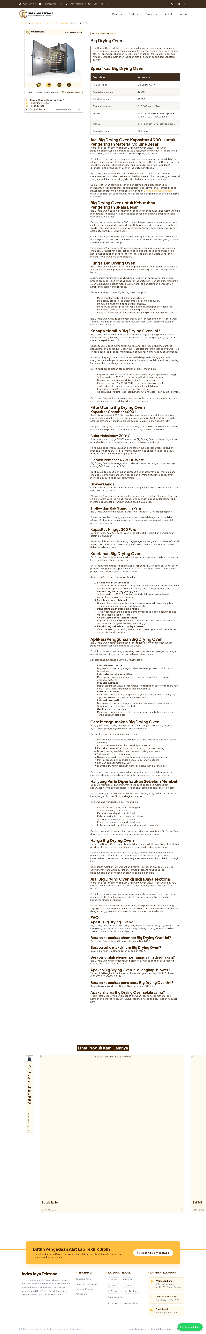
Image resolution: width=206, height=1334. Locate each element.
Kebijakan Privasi (137, 1329)
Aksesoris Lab (131, 1303)
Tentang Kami (83, 1278)
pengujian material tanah (158, 190)
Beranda (117, 14)
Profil (132, 14)
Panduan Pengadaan (87, 1283)
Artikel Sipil (82, 1293)
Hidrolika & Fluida (117, 1297)
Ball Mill (197, 1202)
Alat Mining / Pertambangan (55, 23)
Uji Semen (128, 1285)
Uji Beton (127, 1279)
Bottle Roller (50, 1202)
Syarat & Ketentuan (161, 1329)
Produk (150, 14)
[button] (172, 4)
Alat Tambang (131, 1291)
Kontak (183, 14)
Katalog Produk (84, 1289)
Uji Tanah (112, 1279)
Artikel (168, 14)
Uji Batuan (113, 1291)
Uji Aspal (112, 1285)
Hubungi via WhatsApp (155, 1252)
